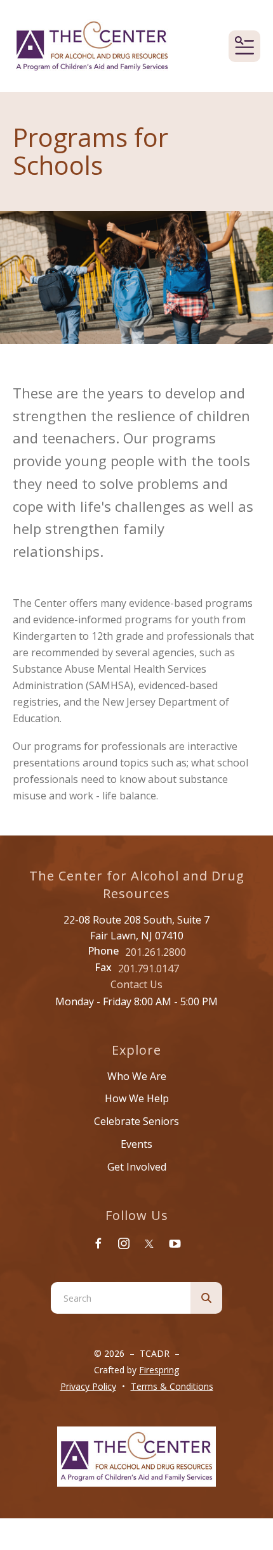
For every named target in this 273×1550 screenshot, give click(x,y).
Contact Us (136, 984)
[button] (244, 46)
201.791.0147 (148, 968)
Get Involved (136, 1167)
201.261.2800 (155, 952)
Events (136, 1144)
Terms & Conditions (172, 1386)
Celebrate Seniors (136, 1121)
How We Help (137, 1098)
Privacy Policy (88, 1386)
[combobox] (120, 1298)
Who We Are (136, 1076)
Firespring (159, 1370)
